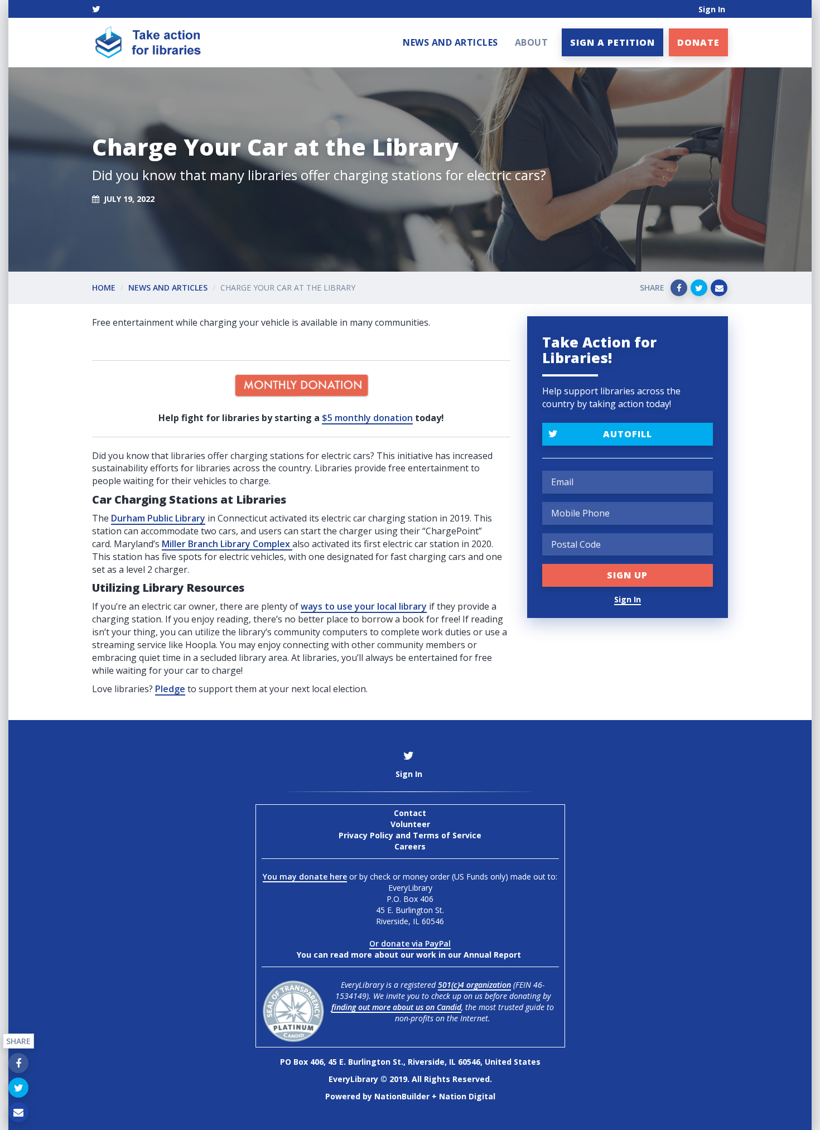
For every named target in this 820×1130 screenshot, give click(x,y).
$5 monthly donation (367, 418)
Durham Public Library (158, 518)
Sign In (711, 9)
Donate (698, 42)
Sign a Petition (612, 42)
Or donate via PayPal (410, 943)
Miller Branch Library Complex (226, 544)
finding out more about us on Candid (396, 1007)
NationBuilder (402, 1096)
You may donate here (305, 876)
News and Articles (450, 42)
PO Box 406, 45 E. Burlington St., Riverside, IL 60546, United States (410, 1061)
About (531, 42)
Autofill (627, 434)
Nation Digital (467, 1096)
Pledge (170, 689)
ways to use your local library (364, 606)
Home (103, 287)
